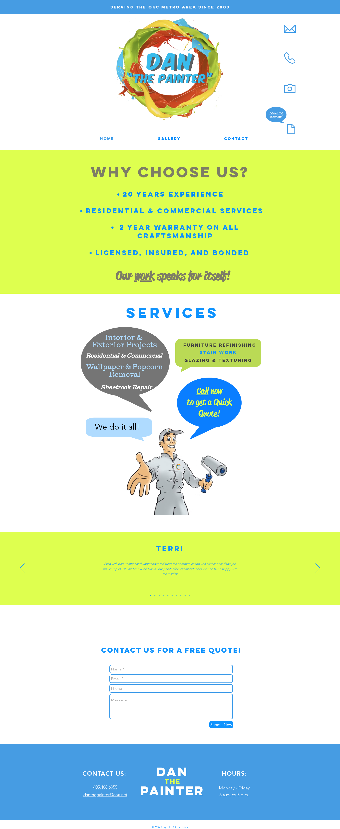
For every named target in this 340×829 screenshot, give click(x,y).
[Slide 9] (185, 595)
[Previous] (22, 568)
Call (203, 391)
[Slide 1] (150, 595)
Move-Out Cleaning (96, 461)
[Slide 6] (167, 595)
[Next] (317, 568)
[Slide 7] (172, 595)
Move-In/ (95, 452)
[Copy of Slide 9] (189, 595)
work (144, 275)
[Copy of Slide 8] (180, 595)
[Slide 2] (154, 595)
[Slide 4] (159, 595)
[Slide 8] (176, 595)
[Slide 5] (163, 595)
